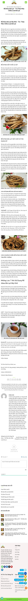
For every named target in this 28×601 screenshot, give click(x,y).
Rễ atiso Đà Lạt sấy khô (6, 492)
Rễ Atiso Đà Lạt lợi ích (6, 586)
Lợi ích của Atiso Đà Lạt (6, 588)
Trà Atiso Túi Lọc (4, 494)
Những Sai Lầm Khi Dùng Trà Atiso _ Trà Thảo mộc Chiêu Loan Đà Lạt (7, 438)
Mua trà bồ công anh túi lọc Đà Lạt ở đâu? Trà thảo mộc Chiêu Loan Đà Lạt (15, 515)
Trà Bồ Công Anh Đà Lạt (6, 499)
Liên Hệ (16, 559)
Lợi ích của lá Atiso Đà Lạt (7, 583)
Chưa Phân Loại (4, 489)
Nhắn (22, 570)
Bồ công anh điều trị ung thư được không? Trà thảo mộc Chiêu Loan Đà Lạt (15, 529)
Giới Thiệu (17, 552)
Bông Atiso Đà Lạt (5, 581)
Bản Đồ (21, 583)
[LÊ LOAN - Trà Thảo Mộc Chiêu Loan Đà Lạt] (14, 2)
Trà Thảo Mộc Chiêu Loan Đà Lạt (14, 6)
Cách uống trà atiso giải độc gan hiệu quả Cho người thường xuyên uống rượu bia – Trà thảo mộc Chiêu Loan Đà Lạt (16, 534)
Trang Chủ (17, 550)
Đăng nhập (24, 457)
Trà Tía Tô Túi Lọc (5, 504)
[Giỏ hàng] (26, 2)
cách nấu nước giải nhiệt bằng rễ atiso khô (9, 385)
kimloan (21, 14)
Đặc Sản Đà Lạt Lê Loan (6, 507)
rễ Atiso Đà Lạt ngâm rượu (14, 388)
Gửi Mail (21, 576)
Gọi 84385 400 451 (19, 579)
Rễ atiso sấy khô (22, 387)
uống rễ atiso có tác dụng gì (18, 390)
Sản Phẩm (17, 554)
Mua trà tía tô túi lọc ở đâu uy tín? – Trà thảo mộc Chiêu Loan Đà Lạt (16, 519)
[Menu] (4, 2)
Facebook (21, 573)
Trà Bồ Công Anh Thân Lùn (7, 497)
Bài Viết (16, 557)
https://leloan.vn (4, 353)
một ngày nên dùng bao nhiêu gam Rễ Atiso (11, 387)
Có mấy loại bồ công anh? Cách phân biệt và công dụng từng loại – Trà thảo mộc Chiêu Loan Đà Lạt (16, 524)
